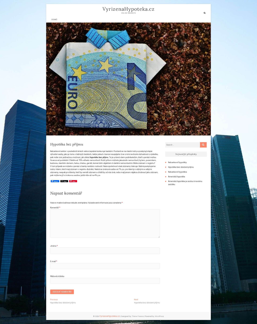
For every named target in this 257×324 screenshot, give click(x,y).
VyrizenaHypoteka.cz (129, 9)
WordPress (159, 316)
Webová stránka (57, 276)
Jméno (54, 246)
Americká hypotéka (176, 177)
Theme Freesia (138, 316)
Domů (54, 20)
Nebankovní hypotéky (177, 162)
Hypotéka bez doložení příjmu (181, 167)
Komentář (55, 208)
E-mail (53, 261)
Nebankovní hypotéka (177, 172)
